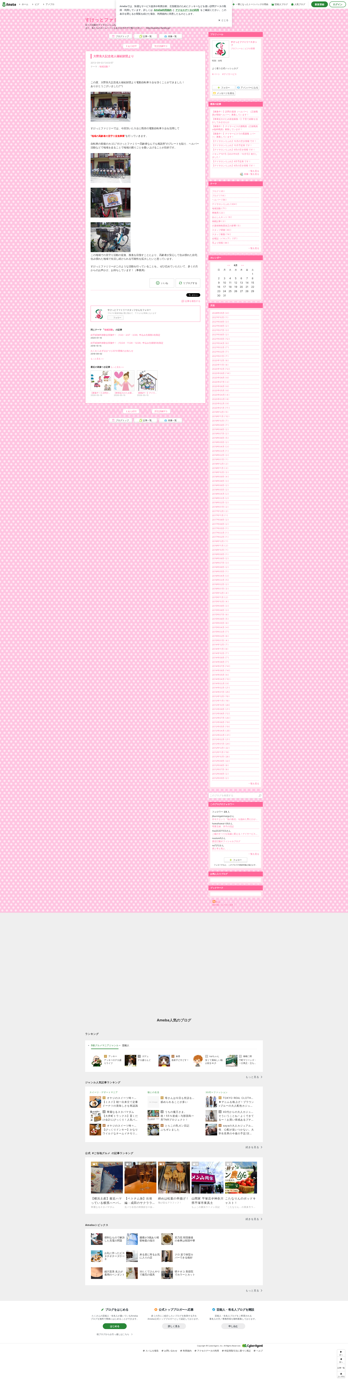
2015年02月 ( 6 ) (220, 636)
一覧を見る (253, 171)
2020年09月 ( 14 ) (221, 373)
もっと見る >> (97, 359)
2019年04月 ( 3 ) (220, 446)
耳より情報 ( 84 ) (220, 242)
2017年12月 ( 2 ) (220, 511)
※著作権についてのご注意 (222, 905)
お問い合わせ (170, 1350)
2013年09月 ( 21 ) (221, 709)
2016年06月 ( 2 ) (220, 567)
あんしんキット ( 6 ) (222, 217)
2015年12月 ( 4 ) (220, 593)
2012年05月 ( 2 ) (220, 778)
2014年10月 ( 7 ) (220, 653)
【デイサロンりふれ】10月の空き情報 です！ (234, 141)
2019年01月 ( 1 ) (220, 459)
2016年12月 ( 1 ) (220, 541)
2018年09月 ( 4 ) (220, 476)
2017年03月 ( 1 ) (220, 532)
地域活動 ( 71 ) (219, 208)
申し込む (233, 1326)
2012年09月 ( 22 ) (221, 761)
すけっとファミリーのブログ (115, 19)
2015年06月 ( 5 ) (220, 618)
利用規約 (187, 1350)
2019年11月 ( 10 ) (220, 416)
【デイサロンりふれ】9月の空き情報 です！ (233, 149)
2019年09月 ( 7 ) (220, 425)
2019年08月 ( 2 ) (220, 429)
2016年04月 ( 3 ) (220, 575)
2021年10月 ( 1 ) (220, 317)
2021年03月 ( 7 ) (220, 347)
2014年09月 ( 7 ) (220, 657)
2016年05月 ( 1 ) (220, 571)
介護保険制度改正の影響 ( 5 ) (226, 225)
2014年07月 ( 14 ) (221, 666)
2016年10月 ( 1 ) (220, 550)
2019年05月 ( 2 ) (220, 442)
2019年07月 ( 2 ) (220, 433)
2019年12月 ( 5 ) (220, 412)
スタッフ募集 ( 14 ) (221, 234)
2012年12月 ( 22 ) (220, 748)
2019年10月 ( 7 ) (220, 420)
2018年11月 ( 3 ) (220, 468)
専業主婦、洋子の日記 (223, 826)
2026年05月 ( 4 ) (220, 313)
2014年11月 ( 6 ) (220, 649)
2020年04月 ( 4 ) (220, 394)
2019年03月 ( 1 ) (220, 451)
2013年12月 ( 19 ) (220, 696)
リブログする (190, 282)
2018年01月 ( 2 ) (220, 506)
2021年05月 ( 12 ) (221, 339)
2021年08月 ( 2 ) (220, 325)
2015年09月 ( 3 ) (220, 605)
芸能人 (125, 1045)
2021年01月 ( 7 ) (220, 356)
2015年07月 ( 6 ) (220, 614)
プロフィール (237, 48)
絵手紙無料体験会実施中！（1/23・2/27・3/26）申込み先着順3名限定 (125, 335)
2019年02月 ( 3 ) (220, 455)
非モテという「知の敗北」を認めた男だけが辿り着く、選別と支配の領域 (235, 819)
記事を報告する (192, 301)
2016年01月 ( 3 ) (220, 588)
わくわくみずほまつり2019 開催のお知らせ (112, 350)
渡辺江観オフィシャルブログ (226, 841)
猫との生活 (153, 1092)
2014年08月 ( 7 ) (220, 662)
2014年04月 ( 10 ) (221, 679)
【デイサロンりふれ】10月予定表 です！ (232, 145)
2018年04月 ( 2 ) (220, 493)
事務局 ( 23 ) (218, 212)
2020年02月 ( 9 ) (220, 403)
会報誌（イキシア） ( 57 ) (224, 238)
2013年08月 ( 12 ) (221, 713)
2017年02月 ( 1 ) (220, 536)
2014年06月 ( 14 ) (221, 670)
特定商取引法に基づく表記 (238, 1350)
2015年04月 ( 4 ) (220, 627)
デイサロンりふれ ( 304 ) (224, 204)
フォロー (117, 317)
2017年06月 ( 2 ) (220, 524)
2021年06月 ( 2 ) (220, 334)
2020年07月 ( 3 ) (220, 382)
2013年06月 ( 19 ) (221, 722)
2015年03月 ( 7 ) (220, 631)
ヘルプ (259, 1350)
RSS (218, 902)
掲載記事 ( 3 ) (218, 221)
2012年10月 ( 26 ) (221, 756)
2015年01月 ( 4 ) (220, 640)
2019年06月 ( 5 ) (220, 438)
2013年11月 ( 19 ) (220, 700)
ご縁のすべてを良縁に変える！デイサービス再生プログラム (235, 833)
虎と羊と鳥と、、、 (222, 848)
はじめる (114, 1326)
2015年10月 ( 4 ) (220, 601)
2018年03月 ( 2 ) (220, 498)
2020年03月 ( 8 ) (220, 399)
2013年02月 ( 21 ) (221, 739)
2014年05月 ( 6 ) (220, 674)
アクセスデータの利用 (208, 1350)
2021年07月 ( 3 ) (220, 330)
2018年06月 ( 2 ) (220, 485)
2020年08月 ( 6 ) (220, 377)
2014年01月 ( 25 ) (221, 692)
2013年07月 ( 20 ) (221, 717)
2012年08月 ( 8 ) (220, 765)
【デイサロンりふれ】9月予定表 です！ (231, 161)
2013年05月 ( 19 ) (221, 726)
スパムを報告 (152, 1350)
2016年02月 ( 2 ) (220, 584)
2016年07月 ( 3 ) (220, 562)
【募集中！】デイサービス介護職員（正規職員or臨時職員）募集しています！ (235, 128)
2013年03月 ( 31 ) (221, 735)
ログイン (337, 4)
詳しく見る (174, 1326)
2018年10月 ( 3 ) (220, 472)
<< (228, 265)
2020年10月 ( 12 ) (221, 369)
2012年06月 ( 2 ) (220, 773)
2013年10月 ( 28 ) (221, 705)
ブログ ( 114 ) (218, 195)
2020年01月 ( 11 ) (221, 407)
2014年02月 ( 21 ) (221, 687)
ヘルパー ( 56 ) (219, 199)
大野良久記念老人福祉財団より (113, 56)
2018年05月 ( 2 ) (220, 489)
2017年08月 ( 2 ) (220, 519)
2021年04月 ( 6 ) (220, 343)
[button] (341, 1374)
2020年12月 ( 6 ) (220, 360)
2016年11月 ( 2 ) (220, 545)
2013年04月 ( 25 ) (221, 730)
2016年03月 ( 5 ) (220, 580)
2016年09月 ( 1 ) (220, 554)
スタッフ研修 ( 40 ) (221, 230)
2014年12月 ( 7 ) (220, 644)
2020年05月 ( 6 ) (220, 390)
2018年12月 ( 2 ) (220, 463)
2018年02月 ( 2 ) (220, 502)
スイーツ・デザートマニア (104, 1092)
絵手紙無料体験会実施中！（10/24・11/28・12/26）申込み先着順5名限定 (127, 342)
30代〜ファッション (217, 1092)
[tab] (105, 1045)
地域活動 (103, 66)
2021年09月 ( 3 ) (220, 321)
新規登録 (319, 4)
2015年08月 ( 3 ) (220, 610)
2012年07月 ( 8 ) (220, 769)
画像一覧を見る (251, 174)
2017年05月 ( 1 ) (220, 528)
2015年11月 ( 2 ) (220, 597)
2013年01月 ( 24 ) (221, 743)
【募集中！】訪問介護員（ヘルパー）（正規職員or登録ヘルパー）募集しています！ (235, 113)
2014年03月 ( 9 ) (220, 683)
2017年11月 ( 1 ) (220, 515)
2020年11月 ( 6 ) (220, 364)
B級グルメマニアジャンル (105, 1045)
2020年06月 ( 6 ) (220, 386)
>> (242, 265)
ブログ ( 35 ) (218, 191)
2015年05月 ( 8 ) (220, 623)
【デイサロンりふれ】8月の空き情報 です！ (233, 165)
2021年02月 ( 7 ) (220, 351)
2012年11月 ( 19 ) (220, 752)
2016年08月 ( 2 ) (220, 558)
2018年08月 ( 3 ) (220, 481)
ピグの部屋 (250, 48)
